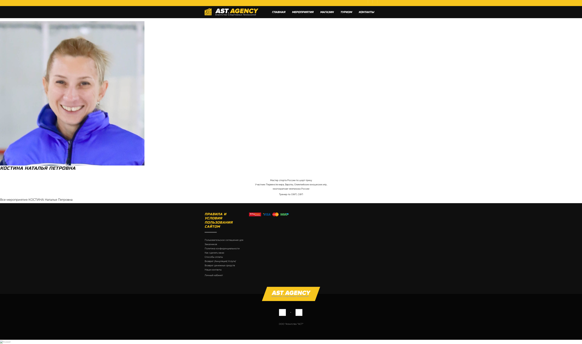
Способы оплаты (214, 257)
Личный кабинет (214, 275)
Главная (278, 12)
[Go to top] (291, 294)
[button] (291, 342)
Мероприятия (302, 12)
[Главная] (231, 12)
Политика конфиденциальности (222, 248)
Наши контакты (213, 269)
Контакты (366, 12)
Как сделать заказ (214, 252)
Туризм (346, 12)
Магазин (327, 12)
